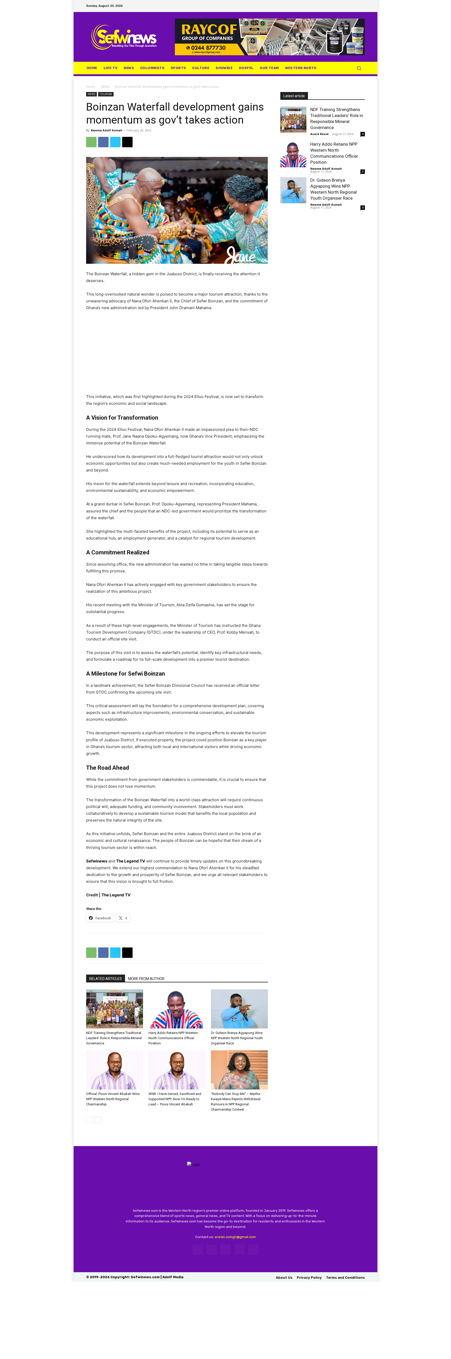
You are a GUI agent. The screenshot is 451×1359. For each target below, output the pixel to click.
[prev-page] (89, 1120)
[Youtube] (362, 6)
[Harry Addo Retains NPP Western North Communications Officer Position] (177, 1009)
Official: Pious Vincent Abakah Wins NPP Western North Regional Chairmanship (113, 1099)
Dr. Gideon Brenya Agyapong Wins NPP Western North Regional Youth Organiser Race (237, 1038)
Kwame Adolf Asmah (106, 130)
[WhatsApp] (352, 6)
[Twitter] (342, 6)
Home (90, 86)
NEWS (105, 86)
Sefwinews (96, 861)
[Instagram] (332, 6)
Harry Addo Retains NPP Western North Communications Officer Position (173, 1038)
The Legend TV (130, 861)
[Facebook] (322, 6)
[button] (359, 68)
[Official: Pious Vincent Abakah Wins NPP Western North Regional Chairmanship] (114, 1069)
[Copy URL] (127, 142)
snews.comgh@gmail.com (235, 1237)
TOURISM (106, 94)
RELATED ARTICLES (105, 979)
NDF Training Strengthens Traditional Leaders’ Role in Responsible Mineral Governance (114, 1038)
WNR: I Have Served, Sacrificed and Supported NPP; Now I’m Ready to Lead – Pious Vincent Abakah (175, 1099)
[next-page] (97, 1120)
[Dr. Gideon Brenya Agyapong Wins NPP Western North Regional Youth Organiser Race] (239, 1009)
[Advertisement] (177, 354)
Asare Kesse (319, 134)
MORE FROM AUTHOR (146, 979)
